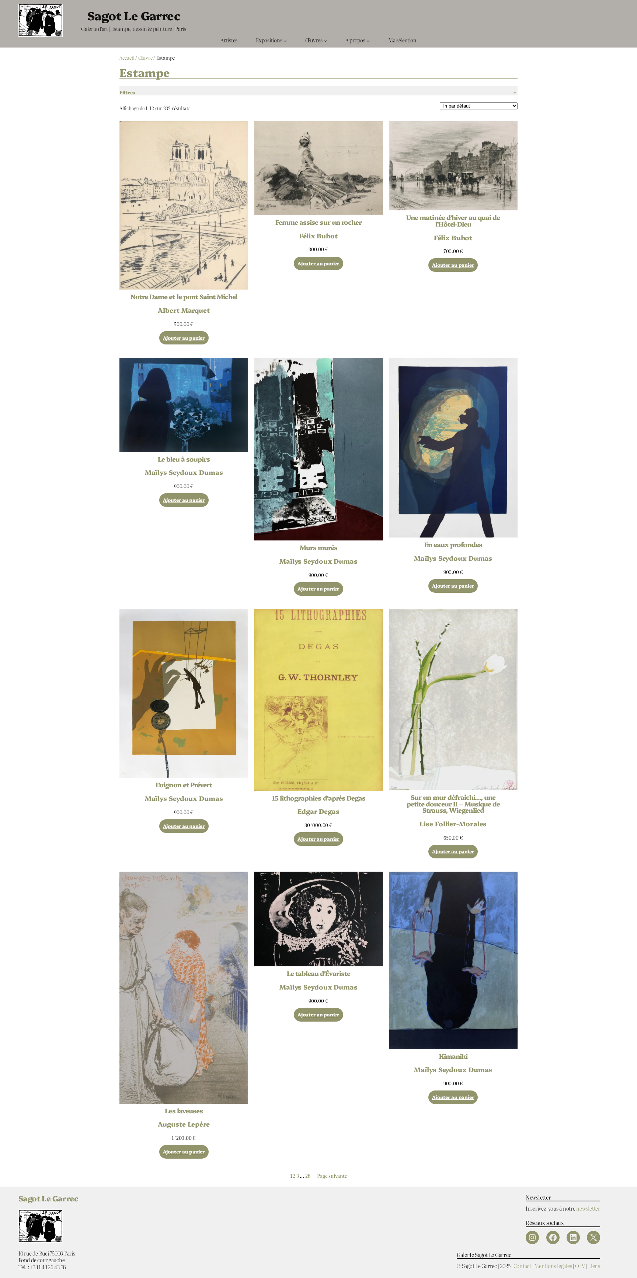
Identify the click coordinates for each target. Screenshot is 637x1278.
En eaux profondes (453, 544)
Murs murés (318, 547)
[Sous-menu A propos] (368, 40)
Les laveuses (183, 1110)
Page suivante (332, 1176)
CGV (580, 1266)
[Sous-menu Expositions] (285, 40)
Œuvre (145, 57)
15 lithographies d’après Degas (318, 798)
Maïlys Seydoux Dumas (184, 472)
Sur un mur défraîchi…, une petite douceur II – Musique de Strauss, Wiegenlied (453, 803)
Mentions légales (553, 1266)
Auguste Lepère (184, 1123)
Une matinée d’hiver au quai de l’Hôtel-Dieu (453, 220)
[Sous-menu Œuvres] (325, 40)
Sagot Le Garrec (133, 15)
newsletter (588, 1208)
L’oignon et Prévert (184, 784)
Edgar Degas (318, 810)
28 (307, 1175)
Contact (522, 1266)
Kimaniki (453, 1056)
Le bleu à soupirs (184, 459)
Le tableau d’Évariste (319, 973)
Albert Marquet (184, 309)
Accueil (126, 57)
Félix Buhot (318, 235)
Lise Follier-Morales (453, 823)
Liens (594, 1266)
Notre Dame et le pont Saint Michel (183, 296)
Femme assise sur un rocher (318, 222)
